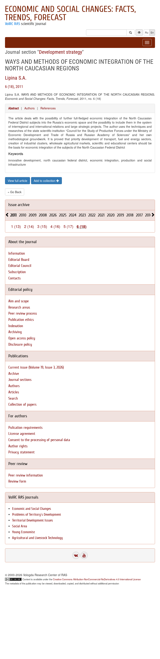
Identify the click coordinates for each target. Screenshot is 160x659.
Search (13, 398)
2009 (32, 215)
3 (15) (42, 226)
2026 (53, 215)
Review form (17, 481)
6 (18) (81, 226)
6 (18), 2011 (14, 86)
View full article (17, 181)
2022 (91, 215)
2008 (43, 215)
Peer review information (25, 475)
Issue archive (19, 204)
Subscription (17, 272)
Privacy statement (21, 452)
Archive (13, 373)
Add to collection (45, 181)
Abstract (13, 108)
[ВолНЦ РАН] (76, 555)
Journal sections (19, 380)
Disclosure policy (20, 344)
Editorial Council (19, 266)
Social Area (19, 526)
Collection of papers (22, 404)
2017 (139, 215)
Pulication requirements (25, 427)
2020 (111, 215)
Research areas (19, 307)
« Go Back (14, 192)
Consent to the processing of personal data (39, 440)
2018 (130, 215)
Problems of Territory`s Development (36, 514)
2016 (148, 215)
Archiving (15, 332)
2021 (101, 215)
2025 (62, 215)
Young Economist (23, 532)
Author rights (18, 446)
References (48, 108)
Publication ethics (21, 320)
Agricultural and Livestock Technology (37, 538)
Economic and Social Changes (31, 509)
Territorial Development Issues (32, 520)
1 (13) (16, 226)
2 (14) (29, 226)
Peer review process (22, 313)
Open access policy (21, 338)
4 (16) (55, 226)
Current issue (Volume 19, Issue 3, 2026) (36, 367)
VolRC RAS (12, 23)
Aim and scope (18, 301)
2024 (72, 215)
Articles (13, 392)
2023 (82, 215)
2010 (22, 215)
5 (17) (68, 226)
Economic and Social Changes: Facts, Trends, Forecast (70, 13)
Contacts (14, 278)
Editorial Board (18, 260)
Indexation (15, 326)
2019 (120, 215)
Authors (29, 108)
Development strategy (60, 52)
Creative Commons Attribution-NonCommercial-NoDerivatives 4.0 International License (97, 579)
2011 (13, 215)
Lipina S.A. (15, 78)
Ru (146, 32)
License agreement (21, 433)
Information (16, 253)
